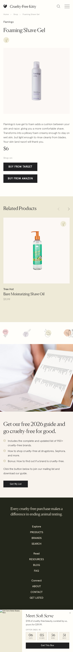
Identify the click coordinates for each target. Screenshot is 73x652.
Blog (36, 565)
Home (6, 15)
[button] (58, 209)
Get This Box (47, 645)
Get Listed (36, 597)
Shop (15, 15)
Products (36, 532)
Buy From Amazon (20, 178)
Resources (36, 559)
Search (36, 543)
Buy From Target (20, 166)
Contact (37, 592)
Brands (37, 538)
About (36, 586)
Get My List (16, 484)
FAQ (36, 570)
